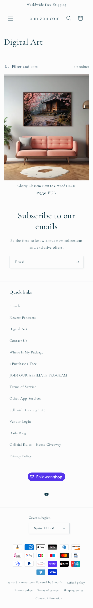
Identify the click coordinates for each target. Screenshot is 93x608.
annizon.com (27, 582)
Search (15, 306)
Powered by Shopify (49, 582)
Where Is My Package (26, 352)
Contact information (49, 598)
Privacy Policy (21, 456)
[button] (10, 18)
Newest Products (23, 317)
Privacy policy (24, 590)
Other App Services (25, 398)
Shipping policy (73, 590)
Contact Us (18, 340)
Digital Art (18, 329)
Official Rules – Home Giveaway (35, 444)
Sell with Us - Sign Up (28, 410)
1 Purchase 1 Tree (23, 364)
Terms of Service (23, 387)
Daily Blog (18, 433)
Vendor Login (20, 421)
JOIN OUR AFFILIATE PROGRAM (38, 375)
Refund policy (76, 582)
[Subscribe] (77, 262)
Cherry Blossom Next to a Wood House (46, 186)
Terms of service (47, 590)
